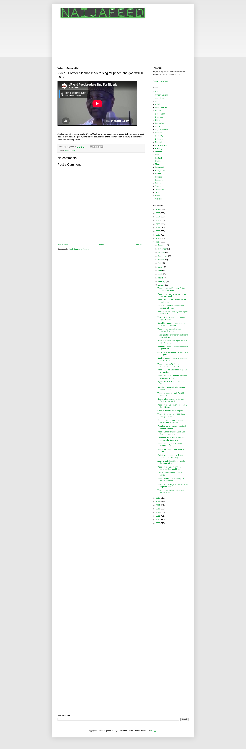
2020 (158, 231)
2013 (158, 509)
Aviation (158, 104)
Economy (159, 136)
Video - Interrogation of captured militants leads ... (170, 444)
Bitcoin (158, 111)
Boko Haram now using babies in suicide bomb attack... (170, 324)
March (161, 278)
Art (156, 101)
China (157, 120)
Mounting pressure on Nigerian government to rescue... (170, 421)
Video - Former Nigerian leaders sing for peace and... (172, 485)
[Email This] (91, 146)
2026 (158, 209)
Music (157, 164)
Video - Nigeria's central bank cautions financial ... (169, 330)
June (160, 267)
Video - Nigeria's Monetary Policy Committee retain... (171, 289)
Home (101, 245)
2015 (158, 501)
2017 (158, 242)
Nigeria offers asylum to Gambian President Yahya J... (171, 400)
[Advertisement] (123, 41)
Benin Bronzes (161, 107)
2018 (158, 238)
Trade (157, 192)
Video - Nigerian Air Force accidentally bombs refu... (169, 365)
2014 (158, 505)
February (162, 281)
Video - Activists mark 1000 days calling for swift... (171, 415)
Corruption (159, 123)
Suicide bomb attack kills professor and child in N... (171, 388)
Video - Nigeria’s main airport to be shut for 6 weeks (171, 295)
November (162, 249)
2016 (158, 498)
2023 (158, 220)
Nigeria (67, 150)
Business (159, 117)
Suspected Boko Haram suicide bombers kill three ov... (170, 439)
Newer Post (63, 245)
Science (158, 183)
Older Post (139, 245)
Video (73, 150)
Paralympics (160, 170)
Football (158, 158)
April (160, 274)
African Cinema (161, 95)
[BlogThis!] (93, 146)
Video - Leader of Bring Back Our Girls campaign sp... (171, 433)
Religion (158, 177)
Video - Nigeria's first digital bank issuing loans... (170, 491)
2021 (158, 228)
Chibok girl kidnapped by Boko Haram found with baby (170, 456)
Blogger (154, 730)
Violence (158, 199)
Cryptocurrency (161, 129)
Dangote (158, 133)
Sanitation (159, 180)
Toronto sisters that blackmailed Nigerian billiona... (170, 307)
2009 (158, 523)
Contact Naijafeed (160, 81)
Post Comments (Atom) (79, 249)
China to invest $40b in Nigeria (170, 411)
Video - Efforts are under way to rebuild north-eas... (170, 480)
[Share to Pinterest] (102, 146)
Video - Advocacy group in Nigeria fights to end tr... (171, 318)
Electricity (159, 142)
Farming (158, 148)
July (160, 263)
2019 (158, 235)
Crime (157, 126)
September (163, 256)
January (161, 285)
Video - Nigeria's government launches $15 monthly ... (169, 468)
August (161, 260)
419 (156, 92)
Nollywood (159, 167)
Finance (158, 152)
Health (157, 161)
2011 (158, 516)
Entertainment (161, 145)
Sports (158, 186)
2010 (158, 520)
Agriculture (159, 98)
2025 (158, 213)
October (161, 252)
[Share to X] (96, 146)
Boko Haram (160, 114)
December (162, 245)
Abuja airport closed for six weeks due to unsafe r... (171, 462)
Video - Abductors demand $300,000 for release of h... (172, 377)
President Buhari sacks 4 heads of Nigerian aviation (171, 427)
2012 (158, 512)
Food (157, 155)
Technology (160, 189)
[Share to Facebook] (99, 146)
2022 (158, 224)
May (160, 270)
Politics (158, 174)
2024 (158, 217)
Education (159, 139)
